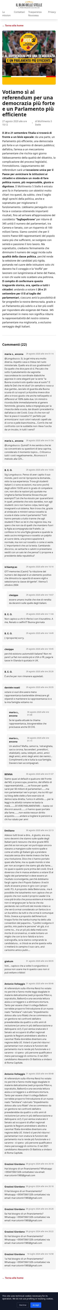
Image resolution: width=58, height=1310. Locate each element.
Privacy (52, 12)
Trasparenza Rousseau (35, 13)
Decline (22, 1305)
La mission (6, 13)
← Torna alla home (12, 25)
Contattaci (19, 12)
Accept (36, 1305)
